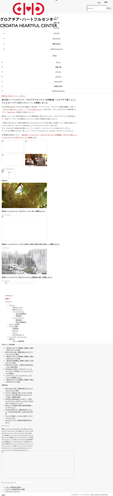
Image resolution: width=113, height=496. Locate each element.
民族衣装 (28, 441)
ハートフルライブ (18, 318)
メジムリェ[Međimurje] (20, 448)
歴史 (17, 439)
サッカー (9, 446)
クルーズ (8, 450)
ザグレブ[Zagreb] (6, 169)
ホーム (56, 17)
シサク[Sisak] (18, 441)
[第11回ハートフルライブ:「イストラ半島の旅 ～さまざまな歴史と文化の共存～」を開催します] (5, 177)
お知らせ (22, 96)
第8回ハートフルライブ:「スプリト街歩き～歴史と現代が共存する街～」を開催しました (30, 244)
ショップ (56, 33)
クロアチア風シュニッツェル (13, 109)
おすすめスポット (18, 335)
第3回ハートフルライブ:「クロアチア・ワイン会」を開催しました (23, 211)
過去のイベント (13, 96)
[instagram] (4, 495)
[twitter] (3, 495)
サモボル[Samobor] (20, 450)
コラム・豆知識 (14, 324)
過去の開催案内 (21, 314)
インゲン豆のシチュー (34, 109)
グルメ (13, 169)
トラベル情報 (13, 326)
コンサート (12, 433)
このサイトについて (56, 49)
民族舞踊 (8, 441)
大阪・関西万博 (8, 443)
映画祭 (9, 435)
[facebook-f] (2, 495)
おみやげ (15, 330)
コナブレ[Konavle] (21, 443)
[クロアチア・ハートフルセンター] (28, 24)
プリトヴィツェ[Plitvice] (22, 435)
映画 (22, 431)
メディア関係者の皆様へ (13, 487)
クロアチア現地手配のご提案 (15, 489)
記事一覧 (56, 22)
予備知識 (15, 328)
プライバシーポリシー (12, 491)
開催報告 (4, 96)
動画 (5, 429)
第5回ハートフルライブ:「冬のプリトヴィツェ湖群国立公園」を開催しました (27, 277)
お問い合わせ (56, 44)
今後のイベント (17, 307)
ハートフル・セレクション (18, 337)
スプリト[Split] (23, 437)
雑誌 (16, 446)
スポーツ (10, 439)
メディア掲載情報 (18, 341)
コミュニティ (56, 38)
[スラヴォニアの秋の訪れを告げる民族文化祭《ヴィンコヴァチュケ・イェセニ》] (12, 177)
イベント (56, 28)
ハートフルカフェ (18, 311)
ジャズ (22, 446)
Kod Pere (11, 112)
